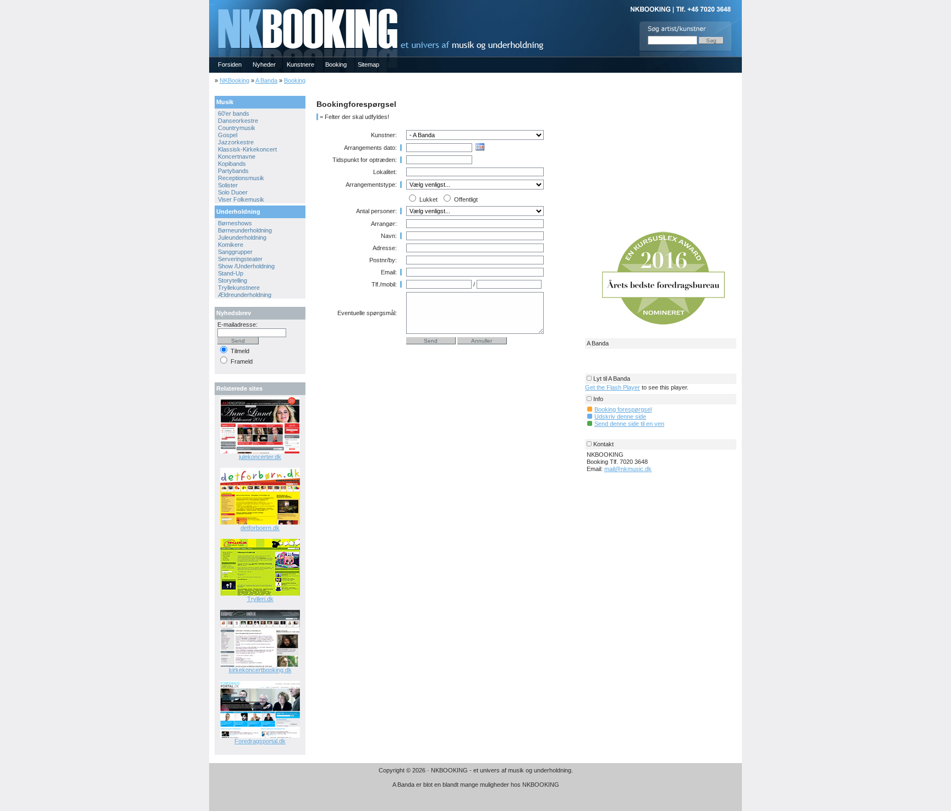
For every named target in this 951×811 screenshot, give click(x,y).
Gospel (227, 135)
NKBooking (234, 80)
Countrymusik (236, 128)
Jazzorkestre (236, 142)
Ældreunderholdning (244, 294)
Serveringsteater (240, 259)
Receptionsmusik (241, 178)
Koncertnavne (236, 156)
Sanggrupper (235, 251)
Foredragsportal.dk (260, 741)
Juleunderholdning (242, 237)
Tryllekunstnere (239, 287)
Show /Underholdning (246, 266)
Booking (336, 64)
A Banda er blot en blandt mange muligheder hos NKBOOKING (475, 784)
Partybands (233, 170)
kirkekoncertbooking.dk (260, 670)
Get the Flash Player (612, 387)
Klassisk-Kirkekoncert (247, 149)
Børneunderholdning (245, 230)
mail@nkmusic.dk (628, 469)
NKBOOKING (211, 3)
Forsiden (230, 64)
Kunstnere (300, 64)
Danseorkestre (238, 120)
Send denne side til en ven (629, 423)
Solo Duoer (233, 192)
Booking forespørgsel (623, 409)
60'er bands (233, 113)
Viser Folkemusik (241, 199)
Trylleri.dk (260, 599)
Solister (228, 185)
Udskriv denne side (620, 416)
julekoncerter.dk (260, 456)
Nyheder (264, 64)
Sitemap (368, 64)
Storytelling (232, 280)
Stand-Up (230, 273)
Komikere (230, 244)
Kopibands (232, 163)
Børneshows (235, 223)
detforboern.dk (260, 528)
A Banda (266, 80)
